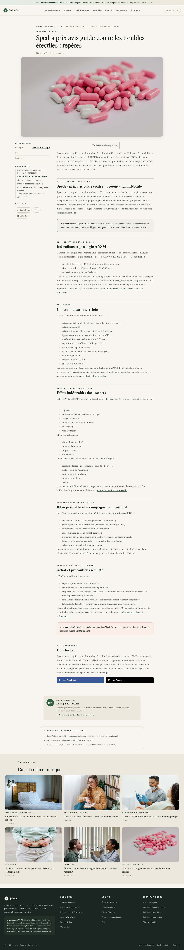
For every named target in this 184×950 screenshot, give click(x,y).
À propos (135, 10)
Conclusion (22, 197)
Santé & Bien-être (51, 10)
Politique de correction (152, 917)
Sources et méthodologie (112, 917)
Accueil (39, 26)
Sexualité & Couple (53, 26)
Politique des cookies (151, 912)
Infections (69, 864)
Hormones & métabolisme (136, 812)
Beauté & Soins (66, 922)
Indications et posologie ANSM (32, 176)
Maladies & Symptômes (70, 907)
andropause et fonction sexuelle (112, 490)
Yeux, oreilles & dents (76, 812)
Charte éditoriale (108, 912)
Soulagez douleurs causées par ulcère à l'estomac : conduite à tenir (29, 870)
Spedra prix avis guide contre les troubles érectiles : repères (146, 870)
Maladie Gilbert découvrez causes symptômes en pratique (150, 816)
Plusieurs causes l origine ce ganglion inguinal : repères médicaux (90, 870)
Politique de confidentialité (154, 907)
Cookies (176, 945)
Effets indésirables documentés (31, 184)
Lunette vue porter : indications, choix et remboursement (91, 816)
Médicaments (82, 10)
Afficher (114, 145)
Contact (105, 922)
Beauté (108, 10)
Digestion (10, 864)
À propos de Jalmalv (110, 902)
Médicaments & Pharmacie (19, 812)
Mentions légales (150, 902)
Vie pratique (121, 10)
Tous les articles (150, 922)
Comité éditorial (108, 907)
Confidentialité (163, 945)
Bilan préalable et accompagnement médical (33, 188)
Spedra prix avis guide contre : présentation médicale (31, 171)
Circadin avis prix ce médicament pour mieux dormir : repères (31, 818)
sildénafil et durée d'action (112, 288)
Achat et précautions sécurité (30, 193)
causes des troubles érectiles (92, 375)
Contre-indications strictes (29, 180)
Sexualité (97, 10)
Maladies (68, 10)
